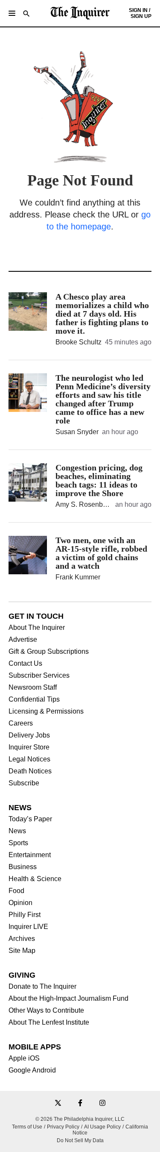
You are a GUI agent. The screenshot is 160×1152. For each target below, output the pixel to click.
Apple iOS (24, 1058)
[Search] (26, 14)
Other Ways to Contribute (46, 1010)
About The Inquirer (37, 627)
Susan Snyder (77, 431)
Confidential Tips (34, 699)
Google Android (32, 1070)
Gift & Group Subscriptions (49, 651)
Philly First (25, 914)
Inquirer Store (29, 747)
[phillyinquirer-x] (58, 1103)
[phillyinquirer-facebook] (80, 1103)
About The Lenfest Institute (49, 1022)
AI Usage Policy (102, 1127)
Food (16, 891)
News (17, 831)
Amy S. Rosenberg (84, 504)
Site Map (22, 950)
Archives (22, 938)
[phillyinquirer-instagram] (102, 1103)
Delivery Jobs (29, 735)
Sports (18, 843)
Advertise (23, 639)
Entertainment (30, 855)
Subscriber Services (39, 675)
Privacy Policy (63, 1127)
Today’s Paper (30, 819)
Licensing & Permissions (46, 711)
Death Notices (30, 771)
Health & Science (35, 879)
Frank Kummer (77, 577)
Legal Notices (29, 759)
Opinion (20, 902)
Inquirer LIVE (28, 926)
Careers (21, 723)
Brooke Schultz (78, 342)
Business (23, 867)
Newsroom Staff (33, 687)
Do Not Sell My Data (80, 1140)
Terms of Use (27, 1127)
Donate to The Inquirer (42, 986)
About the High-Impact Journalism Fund (68, 998)
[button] (12, 13)
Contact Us (25, 663)
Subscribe (24, 783)
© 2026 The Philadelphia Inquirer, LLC (80, 1119)
